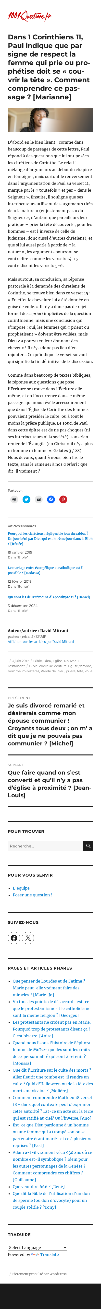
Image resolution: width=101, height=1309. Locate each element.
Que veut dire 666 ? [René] (39, 1186)
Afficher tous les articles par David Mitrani (41, 642)
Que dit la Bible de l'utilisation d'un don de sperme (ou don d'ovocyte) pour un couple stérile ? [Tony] (51, 1200)
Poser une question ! (32, 894)
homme (14, 671)
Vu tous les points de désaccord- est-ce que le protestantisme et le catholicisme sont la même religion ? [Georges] (51, 1008)
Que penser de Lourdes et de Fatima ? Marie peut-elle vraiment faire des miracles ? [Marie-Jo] (49, 988)
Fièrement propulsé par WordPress (39, 1274)
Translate (49, 1254)
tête (80, 671)
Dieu (47, 661)
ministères (30, 671)
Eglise (58, 661)
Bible (37, 661)
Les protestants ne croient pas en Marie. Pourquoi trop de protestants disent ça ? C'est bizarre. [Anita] (52, 1029)
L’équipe (21, 888)
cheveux (46, 666)
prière (71, 671)
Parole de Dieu (52, 671)
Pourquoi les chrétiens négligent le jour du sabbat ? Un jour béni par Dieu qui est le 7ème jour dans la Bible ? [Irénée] (50, 539)
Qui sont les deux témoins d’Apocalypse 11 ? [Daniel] (49, 597)
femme (85, 666)
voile (88, 671)
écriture (60, 666)
